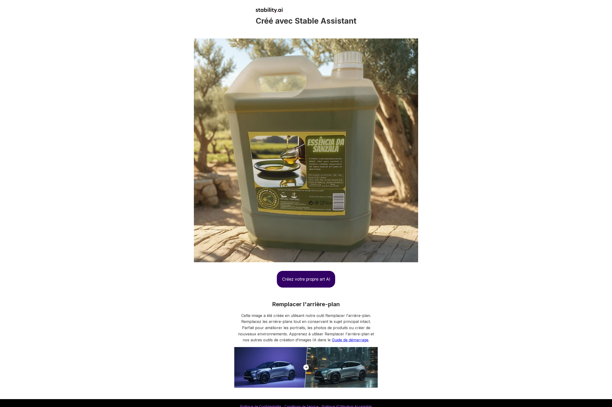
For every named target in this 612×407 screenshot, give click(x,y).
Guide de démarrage (350, 339)
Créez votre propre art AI (306, 279)
